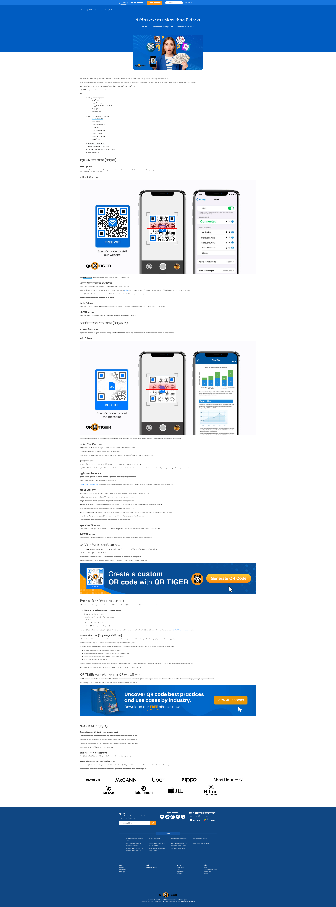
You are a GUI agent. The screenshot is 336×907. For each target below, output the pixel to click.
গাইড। (121, 865)
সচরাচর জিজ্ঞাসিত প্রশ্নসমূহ (94, 152)
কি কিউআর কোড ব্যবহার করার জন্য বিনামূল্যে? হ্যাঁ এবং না (102, 10)
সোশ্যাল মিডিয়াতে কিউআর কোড (87, 448)
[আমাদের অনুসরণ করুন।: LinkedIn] (162, 817)
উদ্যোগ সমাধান (180, 872)
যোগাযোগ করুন (122, 870)
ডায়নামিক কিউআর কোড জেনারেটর (180, 630)
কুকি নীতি (206, 874)
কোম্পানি (179, 865)
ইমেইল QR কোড (96, 109)
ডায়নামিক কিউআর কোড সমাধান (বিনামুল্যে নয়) (98, 116)
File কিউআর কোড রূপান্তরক (178, 848)
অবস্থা (178, 870)
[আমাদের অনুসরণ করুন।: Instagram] (172, 817)
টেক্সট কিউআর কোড (96, 112)
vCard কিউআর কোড (97, 118)
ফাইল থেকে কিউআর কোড (91, 439)
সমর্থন (147, 865)
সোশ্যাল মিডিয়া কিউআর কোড (98, 124)
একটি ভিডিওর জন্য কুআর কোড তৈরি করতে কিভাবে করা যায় (157, 844)
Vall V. (147, 27)
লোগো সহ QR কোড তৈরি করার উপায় (201, 843)
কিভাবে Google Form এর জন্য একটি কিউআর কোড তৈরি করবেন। (179, 844)
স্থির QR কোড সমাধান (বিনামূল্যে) (96, 98)
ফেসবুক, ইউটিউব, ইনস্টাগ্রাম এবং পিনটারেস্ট (102, 106)
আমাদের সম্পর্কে (180, 867)
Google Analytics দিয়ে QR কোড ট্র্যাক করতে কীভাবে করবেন (134, 849)
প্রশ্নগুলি (121, 867)
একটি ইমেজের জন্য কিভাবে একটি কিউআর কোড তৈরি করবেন (133, 844)
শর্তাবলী (205, 865)
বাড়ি (81, 10)
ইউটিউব (126, 290)
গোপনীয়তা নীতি (207, 872)
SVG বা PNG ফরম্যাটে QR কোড (96, 143)
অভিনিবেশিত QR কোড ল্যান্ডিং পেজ (89, 484)
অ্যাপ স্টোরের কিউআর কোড (98, 136)
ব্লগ (85, 10)
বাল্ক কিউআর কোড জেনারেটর (200, 838)
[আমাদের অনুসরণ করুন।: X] (183, 817)
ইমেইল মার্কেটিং (98, 307)
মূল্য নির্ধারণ (179, 874)
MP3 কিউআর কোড (97, 139)
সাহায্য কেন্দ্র (122, 872)
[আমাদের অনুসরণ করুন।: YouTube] (167, 817)
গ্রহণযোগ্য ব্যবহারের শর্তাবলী (210, 870)
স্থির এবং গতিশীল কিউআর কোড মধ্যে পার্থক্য (98, 146)
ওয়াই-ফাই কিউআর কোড (98, 103)
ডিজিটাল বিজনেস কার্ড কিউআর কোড (179, 838)
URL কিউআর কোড (96, 100)
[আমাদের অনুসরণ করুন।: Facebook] (178, 817)
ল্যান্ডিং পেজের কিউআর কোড (98, 130)
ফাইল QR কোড (96, 121)
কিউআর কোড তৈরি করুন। (155, 3)
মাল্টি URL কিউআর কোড (154, 838)
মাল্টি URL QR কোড (97, 133)
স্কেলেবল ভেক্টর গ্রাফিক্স (87, 549)
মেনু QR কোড (95, 127)
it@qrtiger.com (151, 867)
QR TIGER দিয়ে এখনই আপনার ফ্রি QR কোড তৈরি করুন (101, 149)
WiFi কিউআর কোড (87, 278)
